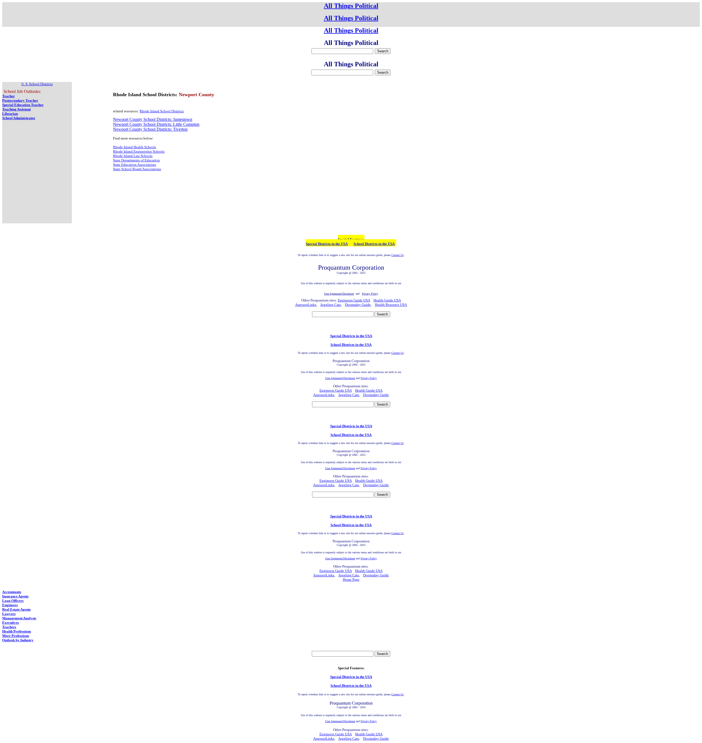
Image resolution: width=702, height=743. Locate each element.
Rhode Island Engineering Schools (139, 151)
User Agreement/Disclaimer (340, 378)
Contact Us (397, 255)
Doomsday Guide (358, 305)
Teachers (9, 627)
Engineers (10, 605)
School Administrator (18, 118)
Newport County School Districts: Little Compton (156, 124)
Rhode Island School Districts (162, 111)
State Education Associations (134, 165)
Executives (10, 622)
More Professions (15, 636)
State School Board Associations (137, 169)
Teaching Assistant (16, 109)
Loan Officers (13, 601)
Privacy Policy (369, 378)
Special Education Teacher (23, 105)
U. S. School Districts (37, 84)
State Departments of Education (136, 160)
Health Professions (16, 631)
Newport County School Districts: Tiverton (150, 129)
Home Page (351, 579)
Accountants (11, 592)
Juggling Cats (330, 305)
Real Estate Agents (16, 609)
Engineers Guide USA (354, 300)
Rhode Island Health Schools (134, 147)
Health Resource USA (391, 305)
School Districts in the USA (374, 244)
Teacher (8, 96)
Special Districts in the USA (327, 244)
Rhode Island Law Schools (132, 156)
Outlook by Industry (17, 640)
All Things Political (351, 5)
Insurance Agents (15, 596)
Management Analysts (19, 618)
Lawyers (9, 614)
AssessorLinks (305, 305)
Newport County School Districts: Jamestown (152, 119)
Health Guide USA (387, 300)
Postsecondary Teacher (20, 100)
